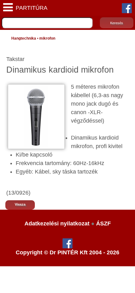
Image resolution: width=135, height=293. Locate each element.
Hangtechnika (23, 38)
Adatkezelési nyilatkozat (56, 223)
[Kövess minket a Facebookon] (127, 8)
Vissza (20, 204)
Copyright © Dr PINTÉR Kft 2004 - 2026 (67, 252)
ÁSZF (103, 223)
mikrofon (47, 38)
